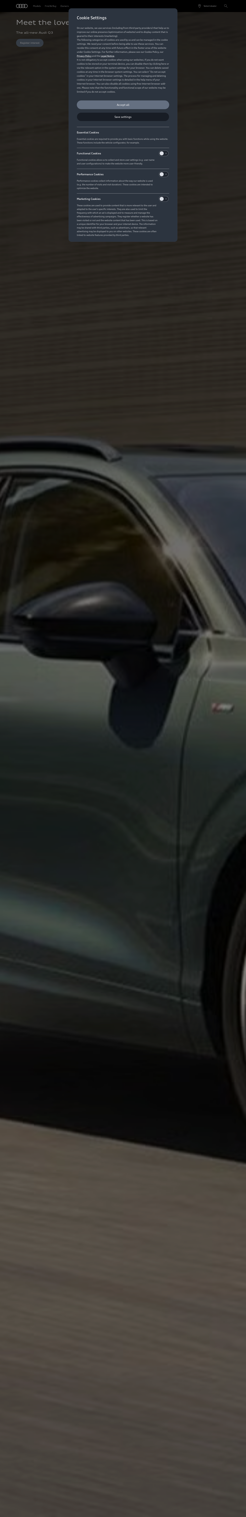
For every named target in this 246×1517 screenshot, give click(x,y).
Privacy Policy (84, 55)
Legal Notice (107, 55)
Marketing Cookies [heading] (89, 199)
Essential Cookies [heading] (88, 132)
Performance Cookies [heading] (90, 174)
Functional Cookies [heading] (89, 153)
